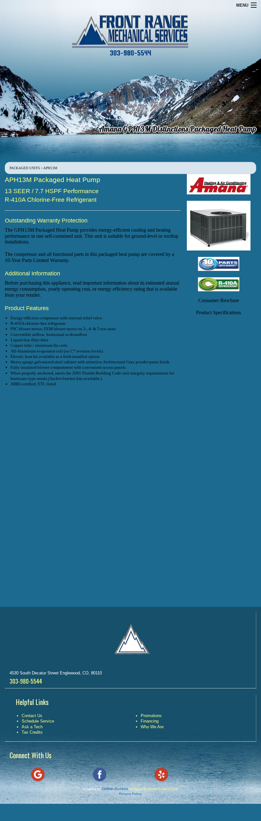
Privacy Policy (130, 794)
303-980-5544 (130, 53)
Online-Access (115, 789)
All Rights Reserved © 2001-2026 (153, 789)
